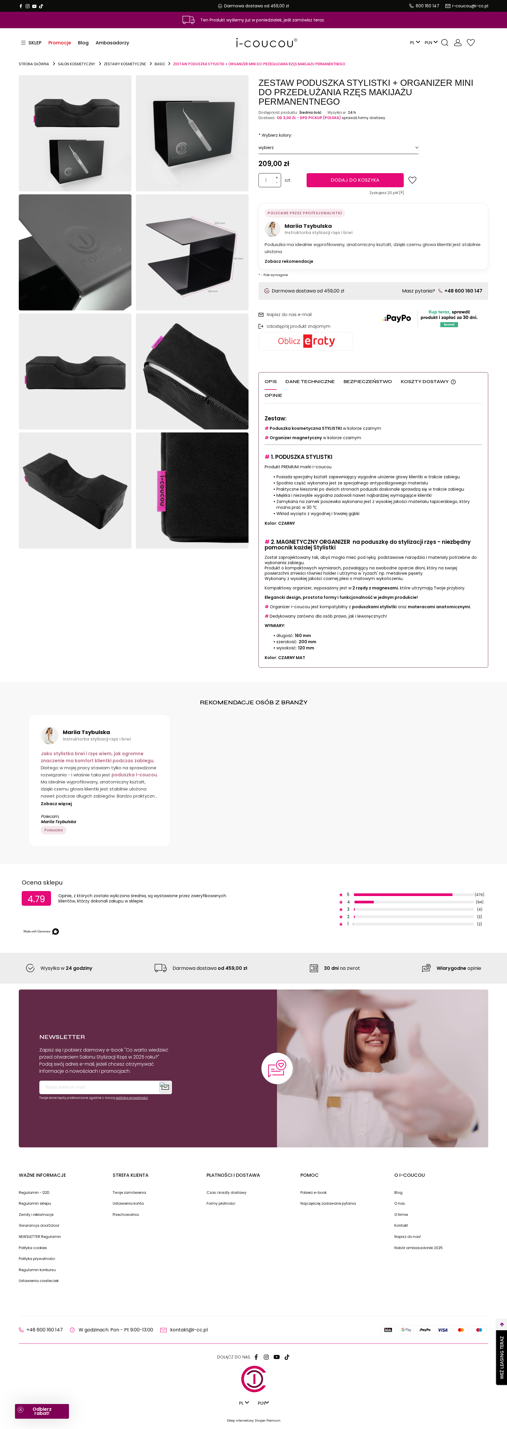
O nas (399, 1203)
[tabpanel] (373, 538)
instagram (28, 6)
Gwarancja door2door (39, 1225)
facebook (21, 6)
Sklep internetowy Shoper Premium (253, 1420)
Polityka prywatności (37, 1258)
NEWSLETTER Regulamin (40, 1236)
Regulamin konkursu (37, 1269)
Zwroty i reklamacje (36, 1214)
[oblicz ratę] (315, 341)
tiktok (41, 6)
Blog (398, 1192)
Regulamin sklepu (35, 1203)
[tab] (275, 382)
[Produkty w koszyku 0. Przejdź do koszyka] (483, 42)
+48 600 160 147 (463, 291)
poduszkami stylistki (374, 607)
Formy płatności (221, 1203)
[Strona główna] (253, 42)
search (445, 42)
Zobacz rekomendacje (289, 261)
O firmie (401, 1214)
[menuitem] (60, 42)
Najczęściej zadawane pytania (328, 1203)
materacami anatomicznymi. (439, 607)
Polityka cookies (33, 1247)
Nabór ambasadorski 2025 (418, 1247)
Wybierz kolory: (275, 135)
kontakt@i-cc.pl (189, 1329)
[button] (42, 1411)
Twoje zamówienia (129, 1192)
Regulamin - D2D (34, 1192)
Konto (457, 42)
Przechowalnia (470, 42)
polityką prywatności (132, 1097)
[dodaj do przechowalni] (412, 180)
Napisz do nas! (407, 1236)
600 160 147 (427, 6)
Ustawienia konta (128, 1203)
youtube (34, 6)
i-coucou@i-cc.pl (470, 6)
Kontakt (401, 1225)
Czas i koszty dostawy (226, 1192)
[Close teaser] (20, 1410)
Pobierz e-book (313, 1192)
